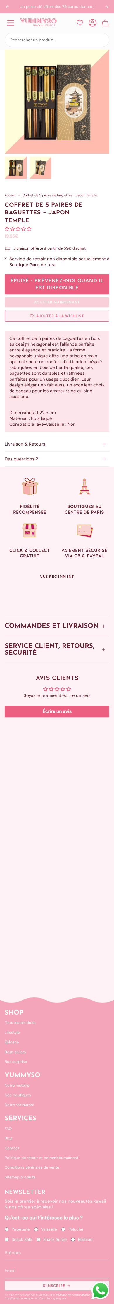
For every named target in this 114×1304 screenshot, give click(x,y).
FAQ (8, 1128)
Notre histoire (17, 1085)
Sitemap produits (20, 1177)
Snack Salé (22, 1239)
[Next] (106, 6)
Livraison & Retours (25, 444)
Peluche (75, 1229)
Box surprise (16, 1061)
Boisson (85, 1239)
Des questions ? (21, 459)
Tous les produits (20, 1022)
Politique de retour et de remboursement (41, 1157)
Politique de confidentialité (73, 1295)
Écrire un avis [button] (57, 711)
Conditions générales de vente (32, 1167)
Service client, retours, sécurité (49, 649)
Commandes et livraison (52, 626)
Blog (8, 1138)
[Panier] (105, 23)
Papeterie (21, 1229)
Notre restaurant (19, 1104)
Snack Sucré (55, 1239)
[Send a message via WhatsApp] (100, 1290)
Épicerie (12, 1042)
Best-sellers (15, 1051)
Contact (12, 1148)
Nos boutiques (18, 1095)
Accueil (10, 195)
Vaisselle (49, 1229)
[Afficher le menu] (10, 23)
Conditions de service (19, 1298)
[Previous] (7, 6)
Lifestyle (12, 1032)
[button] (18, 229)
